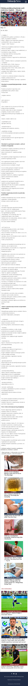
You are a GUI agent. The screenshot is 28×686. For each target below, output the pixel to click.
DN (5, 27)
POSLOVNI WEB (17, 683)
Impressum (10, 679)
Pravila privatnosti (17, 679)
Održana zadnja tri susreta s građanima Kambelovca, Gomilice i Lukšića (12, 449)
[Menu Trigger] (25, 1)
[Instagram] (14, 673)
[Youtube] (16, 673)
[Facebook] (12, 673)
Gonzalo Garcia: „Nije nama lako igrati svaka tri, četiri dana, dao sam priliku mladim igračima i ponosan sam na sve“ (13, 640)
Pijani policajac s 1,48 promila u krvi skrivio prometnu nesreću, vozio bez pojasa (13, 453)
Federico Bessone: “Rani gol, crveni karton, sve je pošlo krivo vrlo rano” (12, 667)
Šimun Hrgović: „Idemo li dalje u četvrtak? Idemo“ (11, 613)
